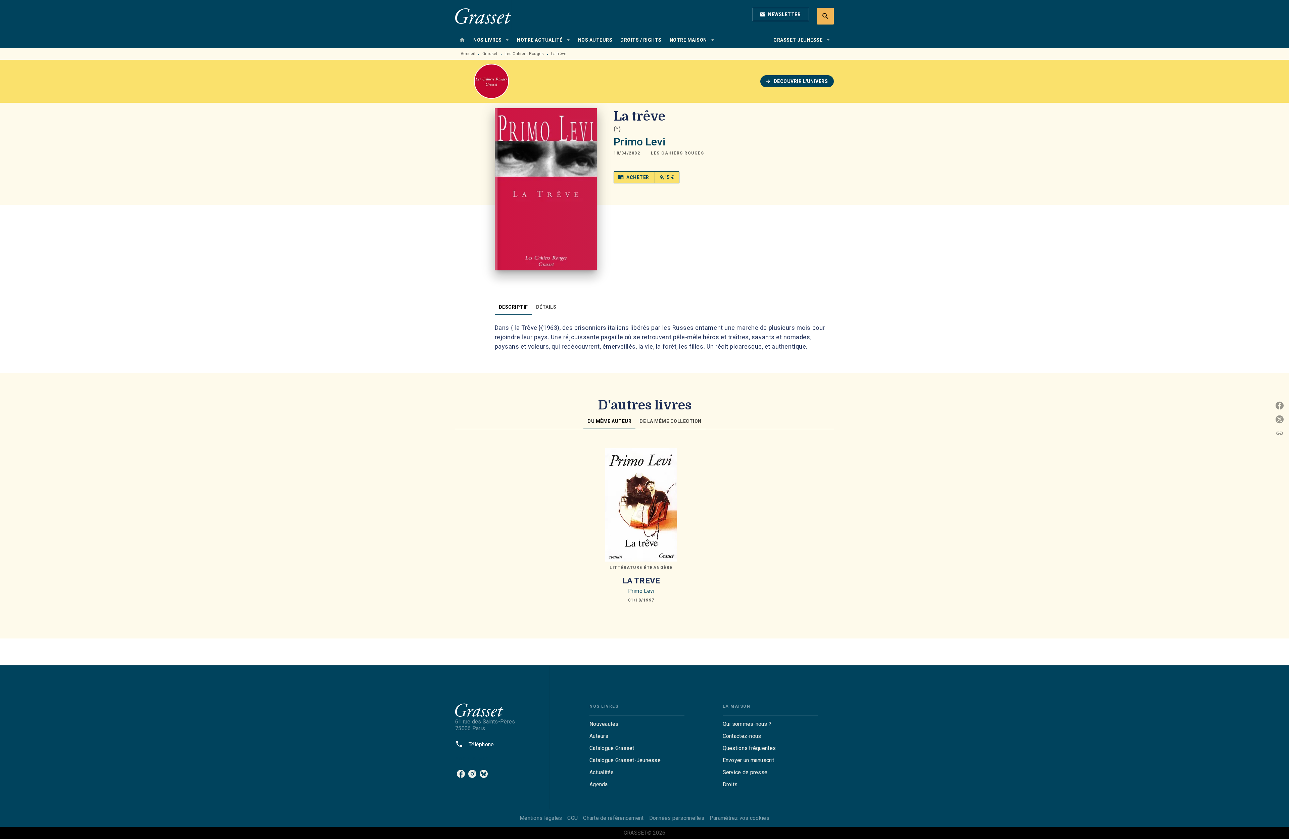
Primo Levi (639, 141)
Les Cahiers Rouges (524, 53)
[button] (781, 14)
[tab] (462, 40)
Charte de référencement (613, 818)
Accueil (468, 53)
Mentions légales (541, 818)
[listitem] (461, 774)
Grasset (490, 53)
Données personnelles (676, 818)
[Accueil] (483, 16)
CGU (572, 818)
